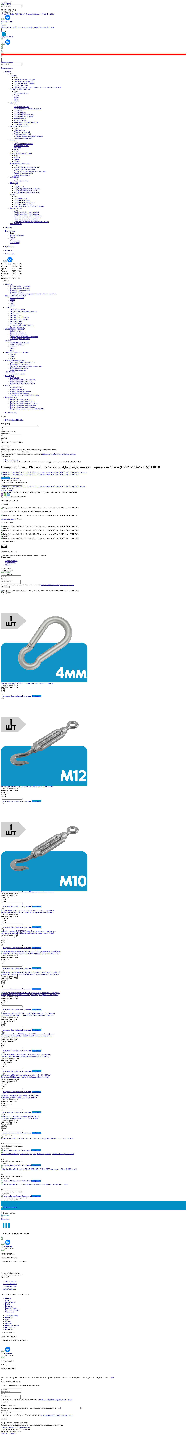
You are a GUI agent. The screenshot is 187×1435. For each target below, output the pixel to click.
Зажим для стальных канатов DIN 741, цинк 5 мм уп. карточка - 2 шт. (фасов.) (30, 974)
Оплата (12, 237)
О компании (9, 254)
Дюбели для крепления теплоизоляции (28, 136)
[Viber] (2, 494)
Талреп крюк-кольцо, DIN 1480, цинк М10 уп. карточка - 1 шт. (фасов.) (27, 892)
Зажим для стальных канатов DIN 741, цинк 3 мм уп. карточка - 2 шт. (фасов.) (30, 995)
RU (4, 4)
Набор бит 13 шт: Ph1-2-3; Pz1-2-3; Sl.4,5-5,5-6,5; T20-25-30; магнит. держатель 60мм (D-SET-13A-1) (38, 1154)
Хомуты (17, 157)
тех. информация (32, 27)
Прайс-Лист (9, 246)
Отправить (5, 587)
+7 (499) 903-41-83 (10, 1286)
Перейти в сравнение (9, 1433)
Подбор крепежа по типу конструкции (28, 216)
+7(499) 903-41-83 (7, 14)
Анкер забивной (20, 118)
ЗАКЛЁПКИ (14, 177)
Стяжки (17, 161)
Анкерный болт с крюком (23, 116)
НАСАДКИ (14, 183)
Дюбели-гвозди (19, 130)
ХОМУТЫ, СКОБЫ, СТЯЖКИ (21, 153)
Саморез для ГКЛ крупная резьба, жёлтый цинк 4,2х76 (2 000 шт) (25, 1056)
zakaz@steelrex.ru (34, 14)
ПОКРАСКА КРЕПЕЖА (14, 420)
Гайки (16, 99)
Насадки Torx (19, 187)
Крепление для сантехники (24, 138)
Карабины (17, 148)
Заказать (5, 1402)
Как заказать (9, 1327)
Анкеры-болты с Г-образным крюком (27, 109)
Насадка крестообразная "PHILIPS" (27, 189)
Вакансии (42, 27)
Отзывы (8, 565)
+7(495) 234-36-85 (20, 14)
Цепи (16, 151)
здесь (112, 1378)
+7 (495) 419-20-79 (10, 1284)
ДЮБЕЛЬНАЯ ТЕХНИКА (19, 126)
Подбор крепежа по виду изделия (26, 212)
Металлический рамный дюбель (26, 122)
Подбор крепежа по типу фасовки (26, 220)
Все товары (5, 1215)
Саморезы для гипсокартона (24, 79)
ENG (9, 4)
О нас (9, 27)
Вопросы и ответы (12, 1325)
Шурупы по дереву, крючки (24, 83)
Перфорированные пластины (24, 169)
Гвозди (12, 194)
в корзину (82, 486)
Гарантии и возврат (12, 1310)
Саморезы (13, 75)
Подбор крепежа (16, 208)
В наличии (5, 1219)
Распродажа (21, 27)
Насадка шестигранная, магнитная (26, 192)
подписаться (6, 456)
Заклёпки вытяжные (21, 181)
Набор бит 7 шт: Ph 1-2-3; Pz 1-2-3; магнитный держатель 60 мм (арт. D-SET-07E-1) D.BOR (34, 1184)
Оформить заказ (7, 37)
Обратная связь (6, 1246)
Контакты (50, 27)
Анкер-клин (18, 111)
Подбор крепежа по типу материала (27, 218)
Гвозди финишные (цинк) (23, 204)
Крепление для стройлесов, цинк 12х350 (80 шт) (19, 1098)
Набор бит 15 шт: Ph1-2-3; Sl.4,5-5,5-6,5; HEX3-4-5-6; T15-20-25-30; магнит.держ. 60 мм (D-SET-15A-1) (39, 1169)
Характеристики (11, 561)
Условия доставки (7, 519)
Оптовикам (9, 1312)
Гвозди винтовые (20, 198)
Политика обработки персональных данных (26, 1265)
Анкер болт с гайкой (21, 107)
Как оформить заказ (17, 235)
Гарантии (13, 239)
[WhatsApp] (5, 494)
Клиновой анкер (20, 120)
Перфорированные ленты (23, 173)
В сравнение (15, 478)
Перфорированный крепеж (20, 163)
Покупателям (10, 231)
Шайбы (16, 101)
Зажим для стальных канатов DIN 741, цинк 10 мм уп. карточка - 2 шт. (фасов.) (30, 953)
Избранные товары (10, 1207)
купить (4, 1419)
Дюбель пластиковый (22, 132)
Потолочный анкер (21, 124)
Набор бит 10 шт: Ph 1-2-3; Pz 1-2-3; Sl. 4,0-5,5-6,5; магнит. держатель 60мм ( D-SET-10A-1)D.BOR (37, 1138)
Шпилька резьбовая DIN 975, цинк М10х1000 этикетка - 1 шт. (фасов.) (27, 1015)
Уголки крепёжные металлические (26, 167)
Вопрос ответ (14, 243)
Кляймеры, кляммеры (22, 175)
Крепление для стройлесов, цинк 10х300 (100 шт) (19, 1118)
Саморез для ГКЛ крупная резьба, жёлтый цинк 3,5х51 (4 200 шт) (25, 1077)
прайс (14, 27)
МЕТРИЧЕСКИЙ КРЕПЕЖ (20, 89)
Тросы (16, 150)
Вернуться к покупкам (9, 1427)
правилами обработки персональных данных (59, 454)
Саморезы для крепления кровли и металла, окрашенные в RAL (37, 87)
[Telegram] (8, 494)
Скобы (16, 159)
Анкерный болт (20, 113)
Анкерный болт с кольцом (23, 114)
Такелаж (13, 140)
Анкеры (12, 103)
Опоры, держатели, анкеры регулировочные (30, 171)
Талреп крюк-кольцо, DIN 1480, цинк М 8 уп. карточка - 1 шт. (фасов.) (27, 912)
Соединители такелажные (23, 144)
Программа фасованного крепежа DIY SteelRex (31, 222)
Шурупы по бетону (21, 85)
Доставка (8, 227)
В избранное (5, 478)
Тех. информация (11, 1315)
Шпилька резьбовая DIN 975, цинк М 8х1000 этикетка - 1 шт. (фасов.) (26, 1036)
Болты (16, 97)
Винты (16, 95)
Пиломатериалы (16, 224)
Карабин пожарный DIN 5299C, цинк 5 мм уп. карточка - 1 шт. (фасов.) (27, 933)
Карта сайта (5, 1265)
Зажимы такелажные (21, 146)
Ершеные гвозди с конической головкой (29, 206)
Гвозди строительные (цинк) (24, 202)
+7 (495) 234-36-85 (10, 1281)
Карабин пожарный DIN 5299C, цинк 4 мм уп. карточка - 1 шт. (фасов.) (27, 683)
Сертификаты (15, 241)
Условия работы (11, 1308)
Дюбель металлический (22, 134)
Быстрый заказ (16, 696)
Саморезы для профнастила (24, 81)
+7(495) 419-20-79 (47, 14)
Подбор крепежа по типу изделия (26, 214)
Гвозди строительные (22, 200)
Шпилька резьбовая (21, 93)
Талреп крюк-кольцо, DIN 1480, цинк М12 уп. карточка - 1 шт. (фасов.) (27, 786)
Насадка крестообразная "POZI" (26, 190)
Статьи (7, 1319)
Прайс (7, 1304)
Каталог (4, 27)
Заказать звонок (7, 21)
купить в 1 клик (7, 490)
